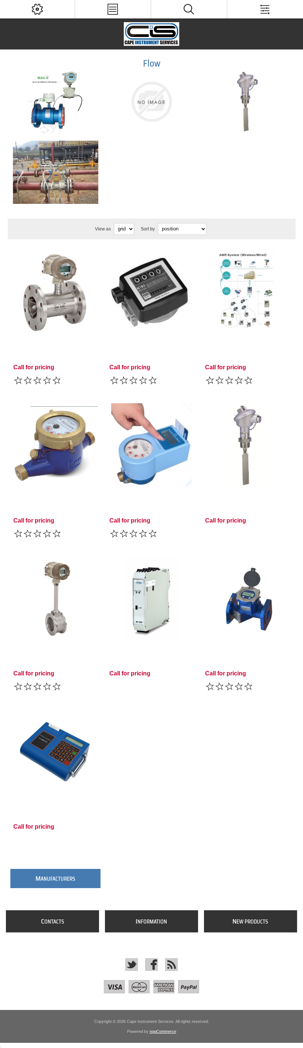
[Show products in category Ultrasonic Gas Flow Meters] (55, 172)
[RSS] (171, 964)
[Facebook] (151, 964)
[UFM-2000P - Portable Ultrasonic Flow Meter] (55, 751)
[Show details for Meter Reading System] (247, 292)
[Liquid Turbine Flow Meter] (55, 292)
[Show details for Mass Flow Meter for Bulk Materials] (151, 598)
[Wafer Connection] (55, 598)
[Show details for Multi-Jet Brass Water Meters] (55, 445)
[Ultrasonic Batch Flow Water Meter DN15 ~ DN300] (247, 598)
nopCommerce (163, 1031)
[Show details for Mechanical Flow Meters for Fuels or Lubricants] (151, 292)
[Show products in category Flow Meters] (55, 101)
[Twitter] (131, 964)
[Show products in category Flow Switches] (247, 101)
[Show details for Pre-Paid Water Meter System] (151, 445)
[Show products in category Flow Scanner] (151, 101)
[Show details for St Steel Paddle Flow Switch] (247, 445)
